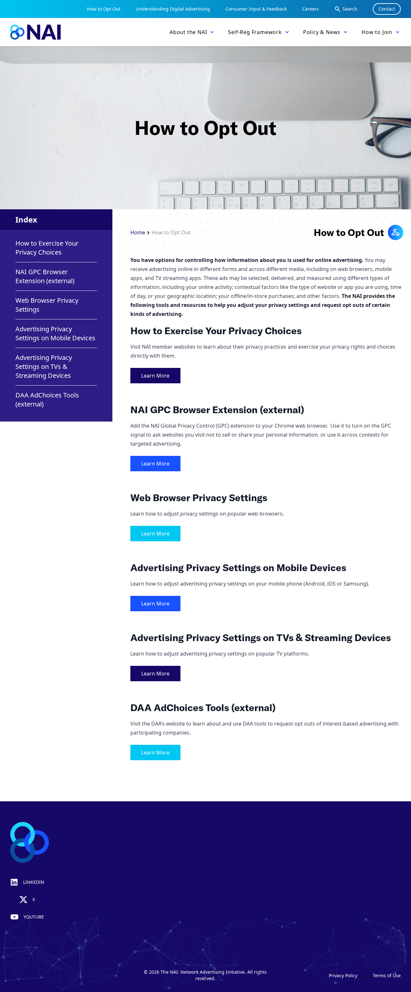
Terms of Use (387, 975)
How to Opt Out (103, 9)
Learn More (155, 375)
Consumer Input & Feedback (256, 9)
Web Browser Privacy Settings (46, 305)
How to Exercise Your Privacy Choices (46, 248)
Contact (387, 9)
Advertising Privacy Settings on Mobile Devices (55, 333)
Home (137, 232)
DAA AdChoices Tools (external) (47, 399)
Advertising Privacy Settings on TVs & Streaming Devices (43, 366)
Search (350, 9)
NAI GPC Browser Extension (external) (44, 276)
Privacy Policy (343, 975)
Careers (310, 9)
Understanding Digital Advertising (173, 9)
